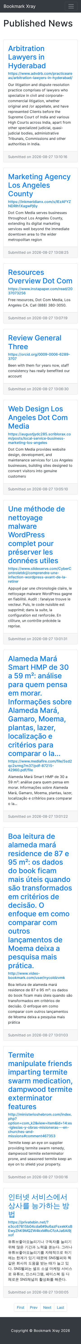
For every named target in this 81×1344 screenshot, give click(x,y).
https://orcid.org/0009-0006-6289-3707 (39, 356)
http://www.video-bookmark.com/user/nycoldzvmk (36, 975)
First (20, 1307)
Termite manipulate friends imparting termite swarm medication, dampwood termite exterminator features (40, 1081)
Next (47, 1307)
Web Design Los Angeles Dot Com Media (38, 417)
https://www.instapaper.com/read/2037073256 (40, 290)
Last (60, 1307)
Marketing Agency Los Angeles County (39, 185)
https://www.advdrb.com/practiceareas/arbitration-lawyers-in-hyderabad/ (40, 75)
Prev (34, 1307)
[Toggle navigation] (71, 6)
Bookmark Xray (20, 6)
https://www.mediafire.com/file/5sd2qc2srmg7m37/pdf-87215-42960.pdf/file (40, 765)
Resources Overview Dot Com (40, 276)
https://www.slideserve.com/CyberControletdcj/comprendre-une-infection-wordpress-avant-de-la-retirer (39, 575)
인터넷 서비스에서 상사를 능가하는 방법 (38, 1205)
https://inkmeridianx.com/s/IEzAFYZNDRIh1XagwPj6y (39, 203)
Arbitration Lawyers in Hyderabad (27, 57)
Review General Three (34, 342)
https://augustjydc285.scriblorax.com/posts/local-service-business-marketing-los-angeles (39, 438)
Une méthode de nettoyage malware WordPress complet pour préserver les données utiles (36, 535)
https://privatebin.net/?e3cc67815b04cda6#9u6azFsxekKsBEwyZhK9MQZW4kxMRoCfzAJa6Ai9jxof (40, 1228)
